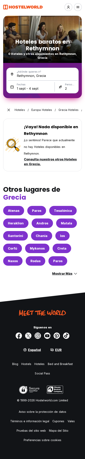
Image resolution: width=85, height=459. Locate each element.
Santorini (15, 236)
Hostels (26, 364)
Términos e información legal (29, 421)
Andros (42, 223)
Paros (36, 211)
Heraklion (16, 223)
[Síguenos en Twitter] (28, 336)
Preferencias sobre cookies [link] (42, 440)
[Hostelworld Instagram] (38, 336)
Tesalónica (63, 211)
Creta (61, 248)
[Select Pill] (68, 7)
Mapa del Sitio (58, 430)
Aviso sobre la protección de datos (42, 411)
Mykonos (37, 248)
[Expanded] (8, 110)
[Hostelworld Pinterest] (57, 336)
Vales (71, 421)
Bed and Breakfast (60, 364)
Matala (66, 223)
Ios (62, 236)
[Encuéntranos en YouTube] (47, 336)
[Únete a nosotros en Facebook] (19, 336)
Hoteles (39, 364)
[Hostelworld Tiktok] (66, 336)
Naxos (13, 261)
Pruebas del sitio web (31, 430)
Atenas (13, 211)
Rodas (35, 261)
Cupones (58, 421)
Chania (41, 236)
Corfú (12, 248)
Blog (15, 364)
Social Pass (42, 373)
